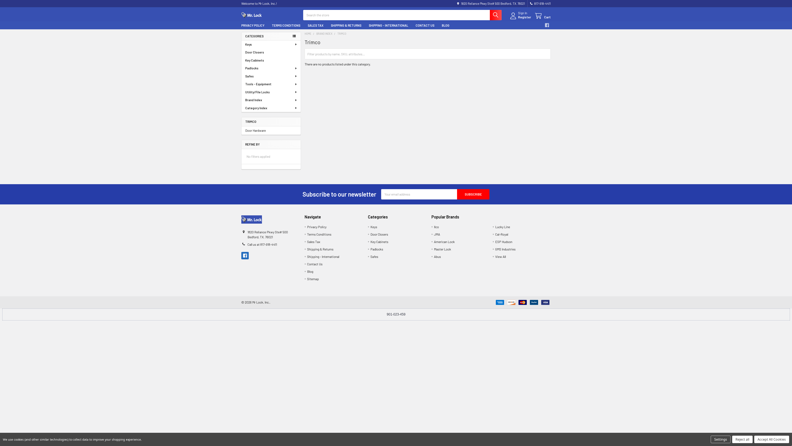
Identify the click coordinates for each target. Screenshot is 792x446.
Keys (248, 44)
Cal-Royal (501, 234)
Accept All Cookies (772, 439)
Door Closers (254, 52)
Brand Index (253, 100)
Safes (249, 76)
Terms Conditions (286, 25)
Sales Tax (315, 25)
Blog (445, 25)
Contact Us (425, 25)
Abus (437, 257)
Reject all (742, 439)
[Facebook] (547, 25)
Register (524, 17)
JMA (437, 234)
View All (500, 257)
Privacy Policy (252, 25)
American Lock (444, 242)
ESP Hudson (503, 242)
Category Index (256, 108)
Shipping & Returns (346, 25)
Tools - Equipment (258, 84)
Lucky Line (502, 227)
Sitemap (313, 279)
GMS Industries (505, 249)
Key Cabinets (254, 60)
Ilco (436, 227)
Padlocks (251, 68)
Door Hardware (255, 130)
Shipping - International (388, 25)
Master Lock (442, 249)
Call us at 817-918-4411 (262, 244)
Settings (720, 439)
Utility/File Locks (257, 92)
